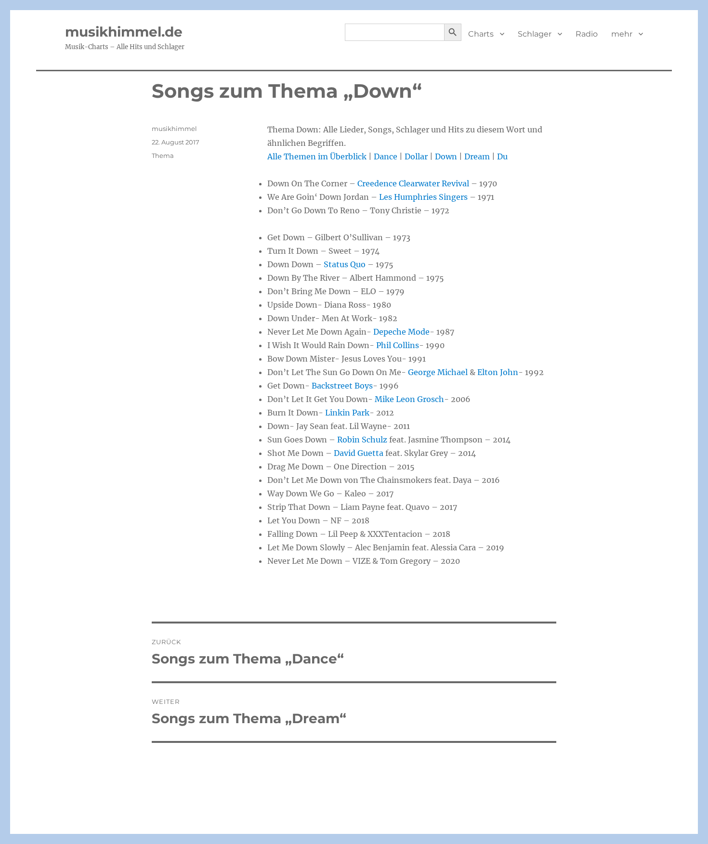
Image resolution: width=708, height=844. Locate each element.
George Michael (438, 372)
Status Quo (345, 264)
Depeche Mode (401, 332)
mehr (621, 34)
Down (446, 156)
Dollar (416, 156)
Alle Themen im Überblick (317, 156)
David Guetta (358, 453)
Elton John (497, 372)
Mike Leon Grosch (409, 399)
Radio (587, 34)
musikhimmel (174, 128)
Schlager (534, 34)
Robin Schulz (362, 439)
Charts (481, 34)
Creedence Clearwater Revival (413, 183)
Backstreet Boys (342, 385)
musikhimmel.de (124, 32)
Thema (163, 155)
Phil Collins (397, 345)
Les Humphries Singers (423, 197)
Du (502, 156)
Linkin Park (347, 412)
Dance (385, 156)
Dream (477, 156)
